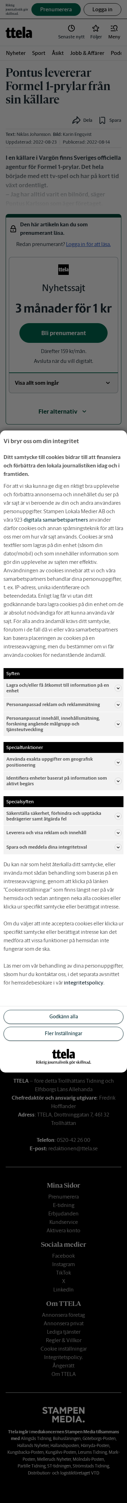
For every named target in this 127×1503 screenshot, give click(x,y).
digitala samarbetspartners (56, 519)
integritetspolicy (83, 982)
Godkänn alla (63, 1016)
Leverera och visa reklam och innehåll (46, 833)
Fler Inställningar (63, 1033)
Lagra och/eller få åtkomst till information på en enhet (57, 688)
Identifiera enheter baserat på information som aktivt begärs (56, 781)
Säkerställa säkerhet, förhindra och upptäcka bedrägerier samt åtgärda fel (53, 816)
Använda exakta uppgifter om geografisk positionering (49, 762)
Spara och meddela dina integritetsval (46, 847)
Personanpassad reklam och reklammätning (53, 705)
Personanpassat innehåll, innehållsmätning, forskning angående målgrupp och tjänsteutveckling (53, 723)
